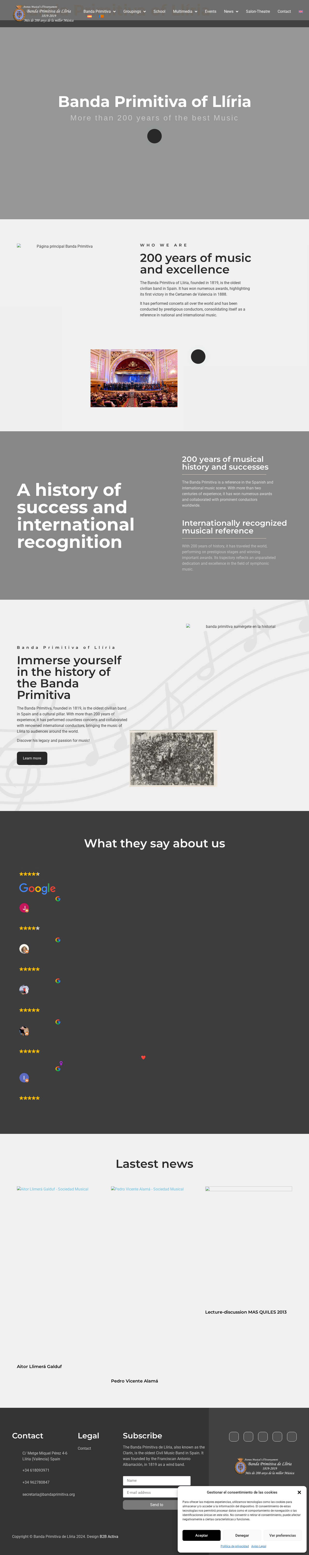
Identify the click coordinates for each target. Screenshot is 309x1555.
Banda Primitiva (97, 11)
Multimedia (182, 11)
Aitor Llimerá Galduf (39, 1366)
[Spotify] (277, 1437)
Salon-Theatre (258, 11)
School (159, 11)
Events (210, 11)
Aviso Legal (258, 1546)
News (228, 11)
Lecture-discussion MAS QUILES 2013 (246, 1312)
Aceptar (201, 1535)
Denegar (242, 1535)
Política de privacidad (235, 1546)
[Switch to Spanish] (89, 16)
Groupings (132, 11)
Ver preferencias (282, 1535)
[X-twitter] (248, 1437)
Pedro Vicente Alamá (134, 1381)
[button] (299, 1492)
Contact (284, 11)
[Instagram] (292, 1437)
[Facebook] (234, 1437)
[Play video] (154, 136)
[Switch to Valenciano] (101, 16)
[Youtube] (263, 1437)
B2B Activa (109, 1536)
